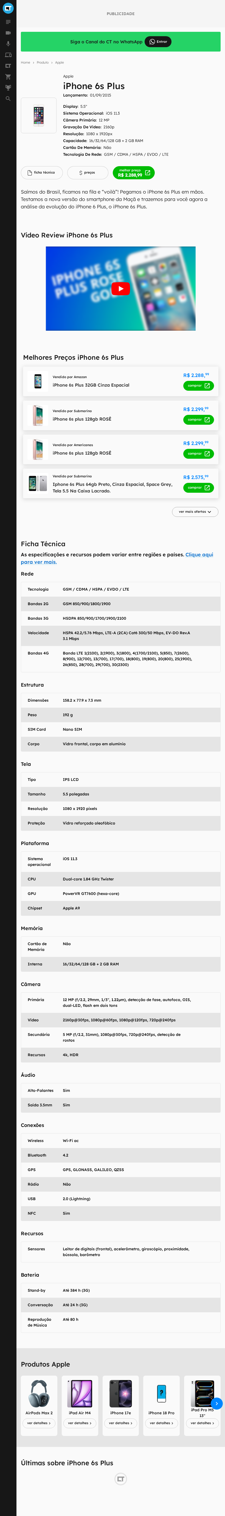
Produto (43, 62)
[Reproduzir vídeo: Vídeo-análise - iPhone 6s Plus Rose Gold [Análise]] (121, 288)
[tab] (42, 172)
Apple (59, 62)
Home (25, 62)
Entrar (162, 41)
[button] (195, 512)
